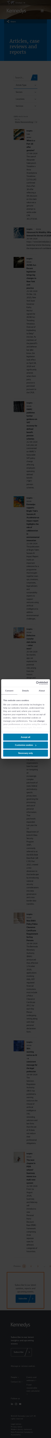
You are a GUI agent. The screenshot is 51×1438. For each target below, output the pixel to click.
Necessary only (25, 753)
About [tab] (42, 690)
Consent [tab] (9, 690)
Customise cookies (24, 745)
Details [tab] (25, 690)
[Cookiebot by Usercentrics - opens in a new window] (36, 683)
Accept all (25, 737)
